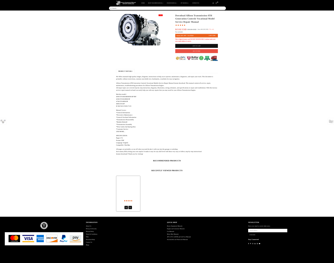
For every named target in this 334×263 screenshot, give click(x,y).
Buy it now (196, 51)
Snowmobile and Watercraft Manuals (177, 239)
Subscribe (252, 234)
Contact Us (195, 3)
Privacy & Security (91, 228)
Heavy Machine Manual (155, 3)
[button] (216, 3)
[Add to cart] (126, 207)
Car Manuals (170, 231)
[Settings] (213, 3)
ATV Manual (184, 3)
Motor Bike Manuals (173, 234)
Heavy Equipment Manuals (174, 226)
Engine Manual (171, 3)
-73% (160, 15)
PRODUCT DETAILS (125, 71)
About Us (88, 226)
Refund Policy (90, 231)
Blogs (87, 245)
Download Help (90, 239)
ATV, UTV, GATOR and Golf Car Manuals (179, 237)
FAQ (87, 237)
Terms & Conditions (91, 234)
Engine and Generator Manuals (176, 228)
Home (143, 3)
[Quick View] (130, 207)
